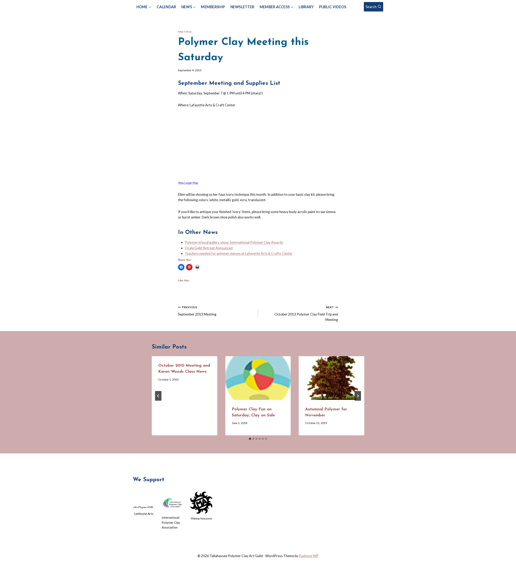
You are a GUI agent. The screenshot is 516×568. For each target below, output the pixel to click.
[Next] (358, 396)
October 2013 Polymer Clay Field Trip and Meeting (306, 314)
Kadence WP (308, 556)
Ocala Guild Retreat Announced (209, 248)
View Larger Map (188, 182)
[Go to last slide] (158, 396)
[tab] (250, 439)
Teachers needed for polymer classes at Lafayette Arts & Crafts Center (238, 253)
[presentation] (258, 378)
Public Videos (332, 7)
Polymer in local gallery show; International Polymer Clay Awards (234, 242)
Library (306, 7)
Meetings (185, 31)
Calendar (166, 7)
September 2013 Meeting (197, 311)
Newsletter (242, 7)
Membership (213, 7)
